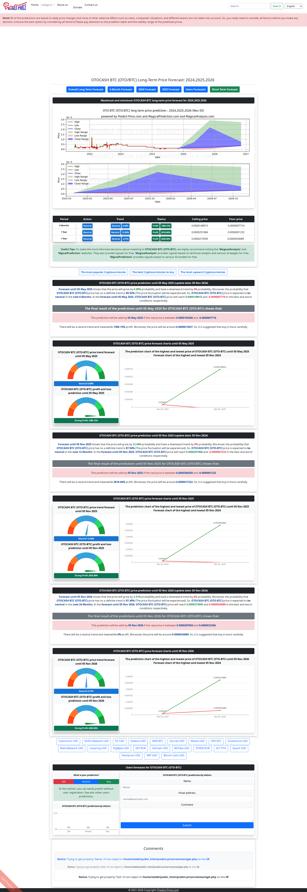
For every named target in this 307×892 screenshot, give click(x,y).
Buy (109, 781)
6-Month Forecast (121, 89)
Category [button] (47, 5)
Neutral (86, 781)
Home (34, 5)
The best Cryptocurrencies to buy (153, 272)
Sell (64, 781)
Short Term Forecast (225, 89)
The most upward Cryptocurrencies (203, 272)
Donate (77, 7)
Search (277, 6)
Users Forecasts (196, 89)
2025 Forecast (170, 89)
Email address (187, 793)
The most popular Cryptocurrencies (103, 272)
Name (187, 781)
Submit (187, 825)
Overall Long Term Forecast (85, 89)
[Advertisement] (153, 53)
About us (62, 5)
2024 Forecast (147, 89)
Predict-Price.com (168, 890)
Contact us (91, 5)
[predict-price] (15, 6)
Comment (187, 804)
